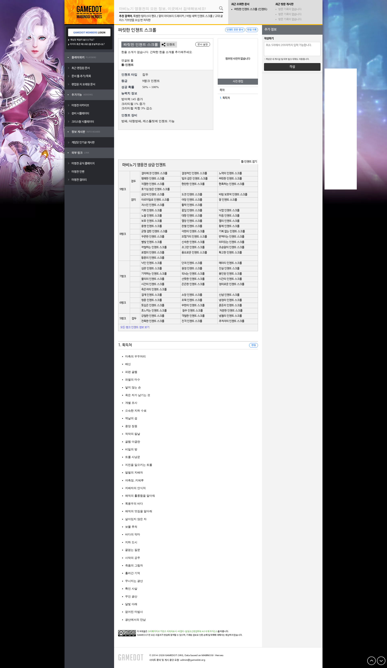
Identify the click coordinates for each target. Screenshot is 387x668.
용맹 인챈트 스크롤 (151, 226)
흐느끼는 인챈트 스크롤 (154, 310)
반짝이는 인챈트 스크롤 (231, 236)
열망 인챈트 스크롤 (192, 221)
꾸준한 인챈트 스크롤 (152, 236)
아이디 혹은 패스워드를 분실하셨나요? (87, 44)
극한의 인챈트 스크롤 (193, 231)
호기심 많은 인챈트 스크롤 (155, 189)
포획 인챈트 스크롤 (192, 300)
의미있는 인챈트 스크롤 (231, 242)
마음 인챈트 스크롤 (229, 215)
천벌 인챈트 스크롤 (192, 226)
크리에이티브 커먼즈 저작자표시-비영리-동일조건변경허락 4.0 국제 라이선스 (183, 631)
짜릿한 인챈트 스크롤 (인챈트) (250, 9)
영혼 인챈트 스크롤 (151, 300)
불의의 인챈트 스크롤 (152, 279)
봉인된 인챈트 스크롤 (230, 273)
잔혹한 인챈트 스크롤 (152, 321)
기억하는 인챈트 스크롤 (154, 273)
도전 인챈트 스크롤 (192, 194)
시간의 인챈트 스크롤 (230, 279)
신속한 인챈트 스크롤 (193, 242)
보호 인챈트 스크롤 (151, 221)
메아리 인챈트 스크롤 (230, 263)
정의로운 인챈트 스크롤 (231, 284)
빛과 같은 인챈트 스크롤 (195, 178)
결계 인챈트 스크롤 (151, 295)
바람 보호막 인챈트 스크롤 (233, 194)
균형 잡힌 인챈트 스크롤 (154, 231)
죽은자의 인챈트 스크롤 (154, 289)
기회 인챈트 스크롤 (151, 210)
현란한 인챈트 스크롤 (193, 184)
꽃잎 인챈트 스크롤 (192, 210)
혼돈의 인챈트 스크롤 (230, 305)
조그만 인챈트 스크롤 (193, 247)
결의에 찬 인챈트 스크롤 (154, 173)
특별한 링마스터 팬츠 (144, 16)
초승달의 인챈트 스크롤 (231, 247)
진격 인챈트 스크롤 (192, 321)
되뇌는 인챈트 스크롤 (193, 273)
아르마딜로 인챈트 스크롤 (155, 199)
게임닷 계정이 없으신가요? (82, 40)
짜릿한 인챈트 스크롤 (230, 178)
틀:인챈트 (127, 64)
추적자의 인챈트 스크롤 (231, 321)
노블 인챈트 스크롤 (151, 215)
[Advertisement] (188, 145)
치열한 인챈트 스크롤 (152, 184)
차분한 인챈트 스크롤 (231, 310)
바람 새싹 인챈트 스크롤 (199, 16)
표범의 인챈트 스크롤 (152, 252)
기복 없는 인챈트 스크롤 (232, 231)
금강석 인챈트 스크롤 (152, 194)
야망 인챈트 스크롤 (192, 199)
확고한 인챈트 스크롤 (230, 252)
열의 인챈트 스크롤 (229, 221)
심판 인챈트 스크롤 (151, 268)
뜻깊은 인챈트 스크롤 (152, 305)
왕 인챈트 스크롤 (228, 199)
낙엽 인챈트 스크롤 (229, 210)
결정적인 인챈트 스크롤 (194, 173)
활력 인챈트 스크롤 (192, 205)
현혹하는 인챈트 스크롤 (231, 184)
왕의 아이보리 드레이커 (171, 16)
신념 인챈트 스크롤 (229, 295)
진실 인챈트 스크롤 (229, 268)
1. (221, 98)
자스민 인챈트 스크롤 (152, 205)
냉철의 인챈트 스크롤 (230, 315)
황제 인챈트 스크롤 (229, 226)
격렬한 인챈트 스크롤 (193, 315)
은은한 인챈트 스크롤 (193, 284)
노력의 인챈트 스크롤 (230, 173)
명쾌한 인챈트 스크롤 (152, 178)
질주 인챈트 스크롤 (192, 310)
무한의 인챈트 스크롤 (193, 305)
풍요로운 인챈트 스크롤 (194, 252)
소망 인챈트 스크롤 (192, 295)
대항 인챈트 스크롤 (192, 215)
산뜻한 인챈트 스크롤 (193, 279)
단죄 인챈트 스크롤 (192, 263)
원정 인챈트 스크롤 (192, 268)
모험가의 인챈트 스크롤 (194, 236)
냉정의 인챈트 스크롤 (230, 300)
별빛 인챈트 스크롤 (151, 242)
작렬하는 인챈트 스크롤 (154, 247)
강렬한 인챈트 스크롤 (152, 315)
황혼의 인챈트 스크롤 (152, 257)
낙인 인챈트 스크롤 (151, 263)
